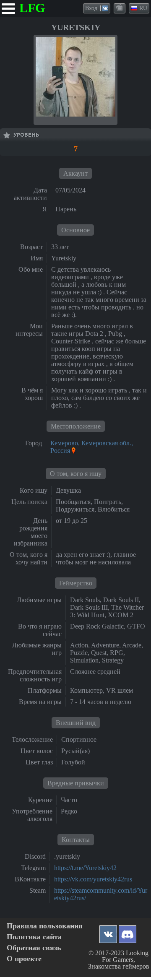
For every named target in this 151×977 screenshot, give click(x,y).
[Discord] (127, 931)
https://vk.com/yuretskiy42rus (93, 879)
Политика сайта (34, 937)
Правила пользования (45, 926)
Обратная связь (34, 948)
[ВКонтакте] (108, 931)
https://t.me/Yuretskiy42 (85, 867)
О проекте (24, 959)
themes (120, 8)
